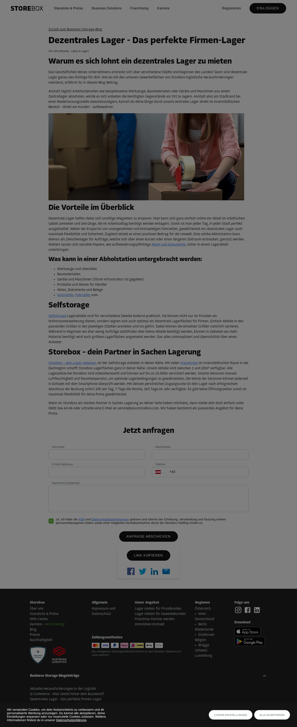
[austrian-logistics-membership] (56, 655)
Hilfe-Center (39, 619)
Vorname (58, 447)
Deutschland (204, 619)
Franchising (139, 8)
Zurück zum (75, 29)
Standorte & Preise (68, 8)
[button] (148, 676)
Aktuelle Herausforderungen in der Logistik (63, 689)
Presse (35, 635)
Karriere (163, 8)
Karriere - (47, 624)
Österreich (203, 609)
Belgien (200, 640)
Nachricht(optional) (66, 483)
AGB (81, 519)
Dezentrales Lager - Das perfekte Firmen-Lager (66, 699)
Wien (202, 614)
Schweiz (201, 650)
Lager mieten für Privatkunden (158, 609)
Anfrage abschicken (148, 536)
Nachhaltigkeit (41, 640)
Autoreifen (65, 295)
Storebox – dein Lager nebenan (72, 363)
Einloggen (268, 8)
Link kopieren (148, 555)
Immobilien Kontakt (150, 624)
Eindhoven (206, 635)
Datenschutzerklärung (71, 720)
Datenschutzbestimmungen (110, 519)
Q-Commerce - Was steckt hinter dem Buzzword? (67, 694)
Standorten (189, 363)
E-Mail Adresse (62, 464)
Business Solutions (107, 8)
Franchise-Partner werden (155, 619)
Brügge (203, 645)
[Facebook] (248, 610)
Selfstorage (57, 316)
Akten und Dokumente (168, 244)
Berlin (202, 624)
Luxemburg (203, 656)
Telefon (160, 464)
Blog (33, 629)
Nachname (162, 447)
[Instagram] (239, 610)
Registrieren (231, 8)
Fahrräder (82, 295)
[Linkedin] (257, 610)
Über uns (36, 609)
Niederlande (204, 629)
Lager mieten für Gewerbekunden (160, 614)
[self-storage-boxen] (38, 655)
